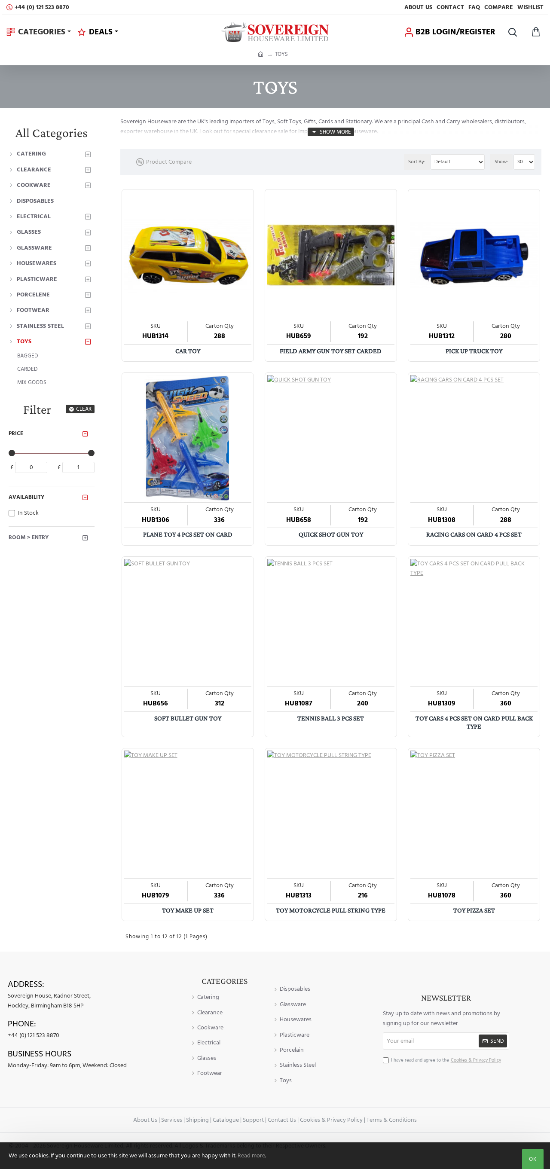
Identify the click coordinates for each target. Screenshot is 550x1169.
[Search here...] (512, 32)
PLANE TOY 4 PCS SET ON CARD (187, 534)
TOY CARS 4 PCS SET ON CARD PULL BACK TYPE (474, 722)
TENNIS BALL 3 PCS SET (330, 718)
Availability (26, 497)
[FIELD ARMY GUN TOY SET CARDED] (330, 255)
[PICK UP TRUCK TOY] (474, 255)
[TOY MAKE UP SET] (187, 814)
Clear (84, 409)
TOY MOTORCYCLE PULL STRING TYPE (330, 910)
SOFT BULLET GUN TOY (187, 718)
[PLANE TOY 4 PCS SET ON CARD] (187, 438)
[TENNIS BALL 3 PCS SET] (330, 622)
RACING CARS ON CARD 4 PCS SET (474, 534)
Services (171, 1120)
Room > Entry (29, 537)
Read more (251, 1155)
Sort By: (416, 161)
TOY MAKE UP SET (188, 910)
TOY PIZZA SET (474, 910)
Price (16, 433)
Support (253, 1120)
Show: (501, 161)
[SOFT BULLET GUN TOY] (187, 622)
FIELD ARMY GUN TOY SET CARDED (331, 350)
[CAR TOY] (187, 255)
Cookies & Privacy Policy (331, 1120)
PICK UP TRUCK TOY (474, 350)
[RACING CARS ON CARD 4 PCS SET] (474, 438)
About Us (145, 1120)
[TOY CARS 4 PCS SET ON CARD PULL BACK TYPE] (474, 622)
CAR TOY (187, 350)
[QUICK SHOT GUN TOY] (330, 438)
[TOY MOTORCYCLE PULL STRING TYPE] (330, 814)
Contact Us (282, 1120)
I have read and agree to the (446, 1060)
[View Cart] (536, 32)
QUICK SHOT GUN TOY (331, 534)
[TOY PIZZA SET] (474, 814)
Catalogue (226, 1120)
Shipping (197, 1120)
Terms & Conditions (392, 1120)
